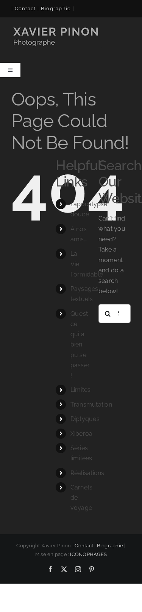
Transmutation (91, 404)
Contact (25, 8)
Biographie (110, 545)
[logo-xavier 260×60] (56, 27)
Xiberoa (81, 433)
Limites (80, 389)
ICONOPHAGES (88, 554)
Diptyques (85, 418)
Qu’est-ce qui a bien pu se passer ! (80, 344)
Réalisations (87, 473)
